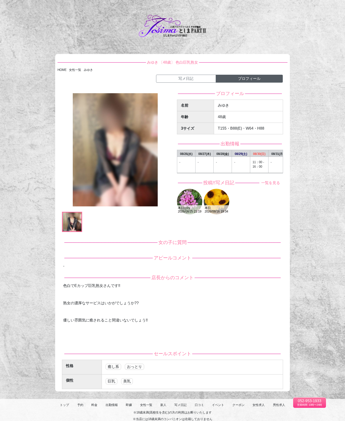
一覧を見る (269, 183)
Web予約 (170, 7)
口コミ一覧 (261, 7)
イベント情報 (281, 7)
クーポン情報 (302, 7)
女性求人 (321, 7)
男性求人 (336, 7)
